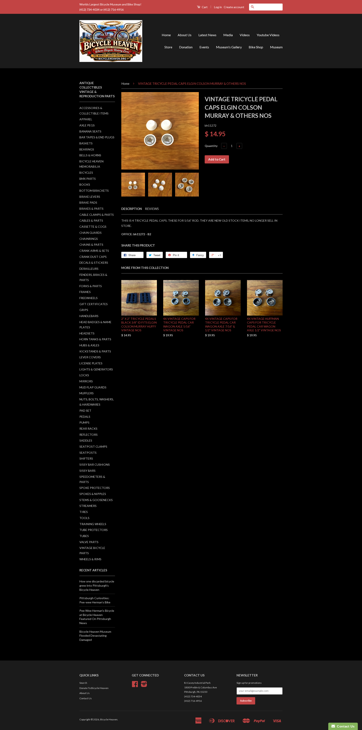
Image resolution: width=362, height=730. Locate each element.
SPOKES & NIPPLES (92, 494)
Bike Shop (256, 47)
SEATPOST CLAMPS (93, 446)
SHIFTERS (86, 458)
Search (83, 682)
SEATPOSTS (88, 452)
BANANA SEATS (90, 131)
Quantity (211, 146)
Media (228, 35)
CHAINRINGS (88, 238)
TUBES (84, 536)
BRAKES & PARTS (91, 208)
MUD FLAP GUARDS (92, 387)
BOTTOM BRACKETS (94, 190)
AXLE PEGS (87, 125)
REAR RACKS (88, 428)
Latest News (207, 35)
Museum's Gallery (229, 47)
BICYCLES (86, 172)
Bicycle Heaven (109, 719)
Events (204, 47)
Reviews (152, 209)
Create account (234, 7)
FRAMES (85, 292)
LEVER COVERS (90, 357)
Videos (245, 35)
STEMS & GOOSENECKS (96, 500)
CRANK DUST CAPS (93, 256)
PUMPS (84, 422)
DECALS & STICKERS (93, 262)
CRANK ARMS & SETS (94, 250)
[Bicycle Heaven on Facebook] (135, 685)
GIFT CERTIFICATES (93, 304)
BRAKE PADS (88, 202)
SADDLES (85, 440)
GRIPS (83, 310)
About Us (184, 35)
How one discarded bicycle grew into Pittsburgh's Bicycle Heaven (96, 585)
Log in (218, 7)
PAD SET (85, 410)
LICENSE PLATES (90, 363)
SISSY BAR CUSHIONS (94, 464)
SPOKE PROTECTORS (94, 488)
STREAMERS (88, 506)
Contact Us (85, 698)
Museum (276, 47)
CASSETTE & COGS (92, 226)
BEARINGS (86, 149)
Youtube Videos (268, 35)
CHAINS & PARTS (91, 244)
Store (168, 47)
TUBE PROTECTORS (93, 530)
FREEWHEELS (88, 298)
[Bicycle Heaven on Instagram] (144, 685)
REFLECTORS (88, 434)
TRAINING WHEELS (92, 524)
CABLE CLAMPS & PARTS (96, 214)
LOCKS (84, 375)
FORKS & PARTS (90, 286)
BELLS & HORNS (90, 155)
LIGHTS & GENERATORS (96, 369)
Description (131, 209)
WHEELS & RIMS (90, 559)
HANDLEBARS (88, 316)
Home (166, 35)
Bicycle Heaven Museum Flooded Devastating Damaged (95, 635)
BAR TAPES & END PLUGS (96, 137)
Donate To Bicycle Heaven (94, 688)
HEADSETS (86, 333)
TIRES (83, 512)
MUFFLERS (86, 393)
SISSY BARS (87, 470)
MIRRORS (86, 381)
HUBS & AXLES (89, 345)
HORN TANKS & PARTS (95, 339)
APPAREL (85, 119)
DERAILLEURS (88, 268)
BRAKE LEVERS (89, 196)
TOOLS (84, 518)
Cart (204, 7)
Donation (186, 47)
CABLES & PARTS (91, 220)
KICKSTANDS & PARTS (95, 351)
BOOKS (84, 184)
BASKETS (86, 143)
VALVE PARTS (88, 542)
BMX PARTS (87, 178)
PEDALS (84, 416)
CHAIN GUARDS (90, 232)
